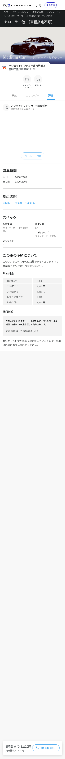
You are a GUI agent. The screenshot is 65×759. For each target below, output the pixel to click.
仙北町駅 (30, 203)
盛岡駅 (6, 203)
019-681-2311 (48, 747)
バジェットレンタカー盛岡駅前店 (27, 12)
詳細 (51, 95)
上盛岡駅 (18, 203)
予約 (14, 95)
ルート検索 (35, 156)
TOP (6, 12)
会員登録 (50, 5)
